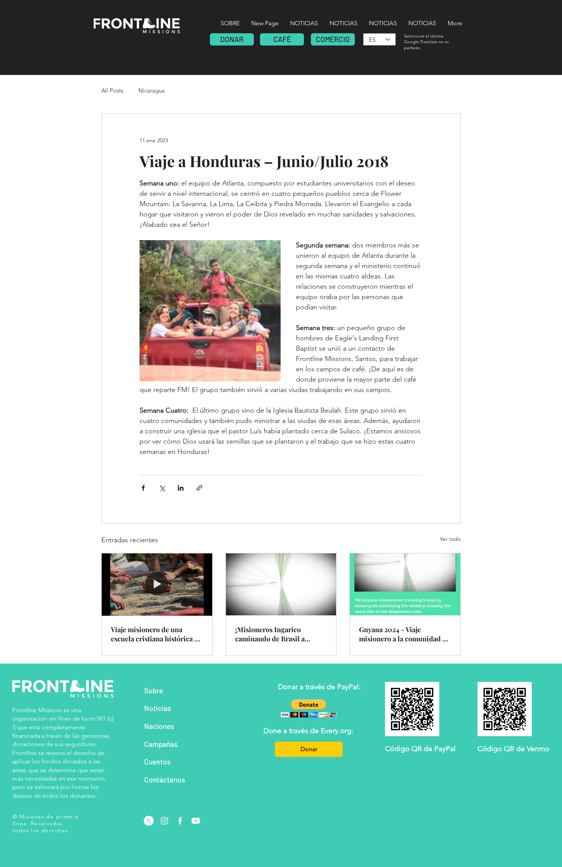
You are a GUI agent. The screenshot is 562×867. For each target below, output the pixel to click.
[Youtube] (196, 821)
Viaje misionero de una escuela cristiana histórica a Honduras (154, 634)
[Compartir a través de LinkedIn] (180, 487)
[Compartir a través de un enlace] (199, 487)
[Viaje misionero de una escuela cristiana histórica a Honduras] (157, 584)
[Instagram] (164, 821)
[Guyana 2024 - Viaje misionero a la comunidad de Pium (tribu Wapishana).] (405, 584)
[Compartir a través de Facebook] (143, 487)
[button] (309, 708)
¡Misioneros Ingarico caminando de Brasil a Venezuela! (270, 634)
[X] (149, 821)
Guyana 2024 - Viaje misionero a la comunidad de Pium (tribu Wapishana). (404, 634)
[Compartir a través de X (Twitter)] (162, 487)
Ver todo (450, 538)
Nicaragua (151, 90)
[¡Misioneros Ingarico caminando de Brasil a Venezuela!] (281, 584)
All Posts (112, 90)
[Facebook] (180, 821)
